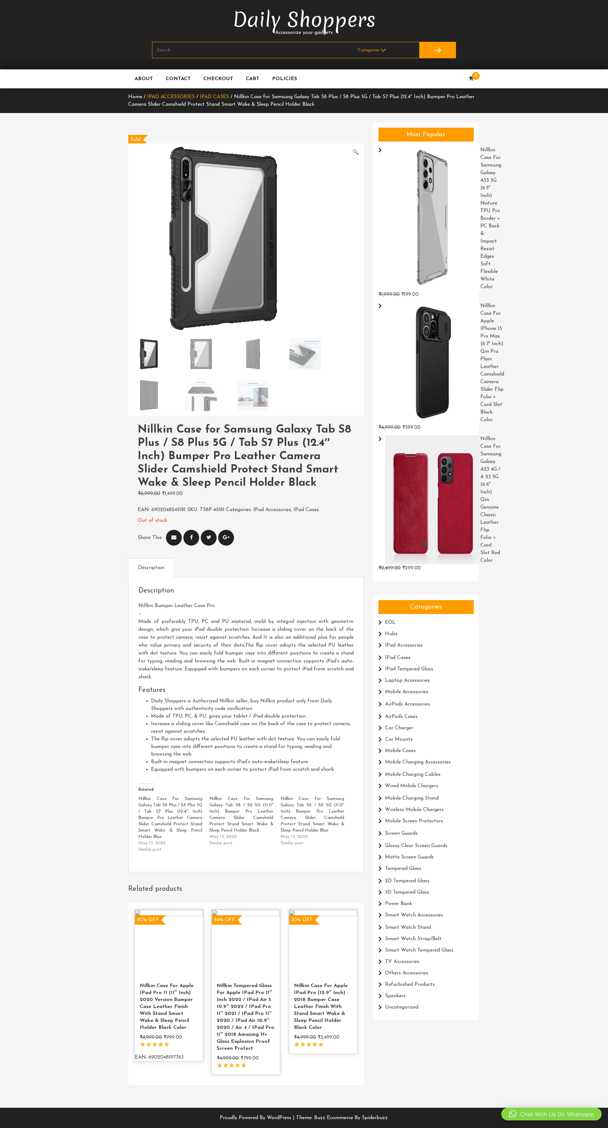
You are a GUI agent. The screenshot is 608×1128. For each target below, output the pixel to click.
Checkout (218, 78)
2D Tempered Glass (407, 881)
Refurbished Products (410, 984)
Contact (178, 78)
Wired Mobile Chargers (411, 786)
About (144, 78)
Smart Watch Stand (408, 927)
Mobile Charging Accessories (418, 762)
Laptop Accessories (407, 680)
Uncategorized (401, 1007)
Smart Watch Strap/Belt (413, 938)
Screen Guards (401, 833)
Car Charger (399, 728)
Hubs (391, 634)
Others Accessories (406, 973)
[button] (355, 152)
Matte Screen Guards (409, 857)
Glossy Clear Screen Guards (416, 845)
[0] (471, 79)
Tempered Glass (403, 868)
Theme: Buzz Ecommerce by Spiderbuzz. (342, 1117)
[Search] (437, 50)
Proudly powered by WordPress (256, 1117)
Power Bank (398, 903)
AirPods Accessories (407, 704)
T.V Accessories (402, 961)
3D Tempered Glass (407, 892)
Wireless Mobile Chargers (414, 809)
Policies (284, 78)
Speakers (395, 995)
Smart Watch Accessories (414, 915)
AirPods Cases (401, 716)
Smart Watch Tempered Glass (419, 950)
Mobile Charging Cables (412, 774)
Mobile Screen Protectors (414, 821)
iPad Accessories (171, 96)
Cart (252, 78)
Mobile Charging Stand (412, 798)
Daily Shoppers (304, 20)
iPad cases (214, 96)
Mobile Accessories (406, 691)
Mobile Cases (400, 750)
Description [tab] (151, 567)
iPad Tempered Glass (409, 669)
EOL (390, 622)
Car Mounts (399, 739)
